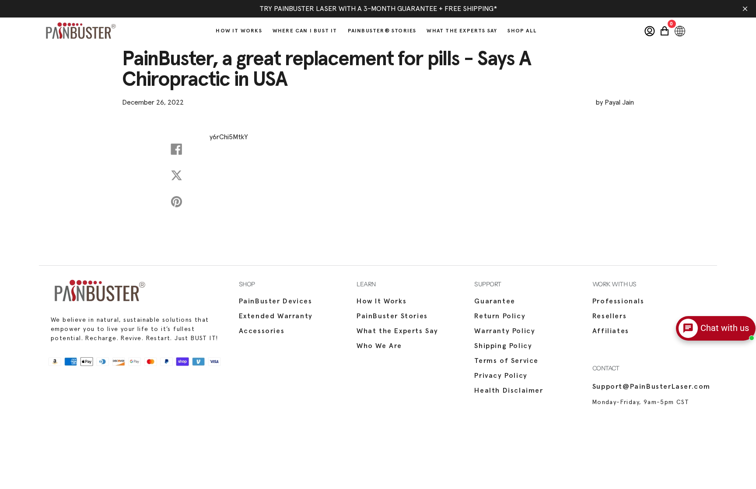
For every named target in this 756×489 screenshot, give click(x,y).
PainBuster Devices (275, 301)
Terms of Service (506, 360)
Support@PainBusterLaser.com (651, 386)
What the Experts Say (397, 330)
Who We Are (379, 345)
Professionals (618, 301)
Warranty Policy (504, 330)
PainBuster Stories (392, 316)
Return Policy (499, 316)
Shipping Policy (503, 345)
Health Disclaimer (508, 390)
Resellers (609, 316)
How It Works (381, 301)
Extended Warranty (276, 316)
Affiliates (610, 330)
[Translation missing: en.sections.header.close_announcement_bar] (745, 8)
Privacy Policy (500, 375)
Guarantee (494, 301)
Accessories (262, 330)
